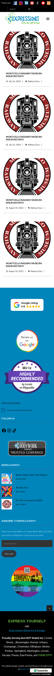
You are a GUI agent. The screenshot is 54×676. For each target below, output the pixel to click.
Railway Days (34, 81)
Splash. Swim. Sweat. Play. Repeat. (32, 475)
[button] (27, 305)
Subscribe (9, 553)
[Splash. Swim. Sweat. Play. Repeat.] (7, 479)
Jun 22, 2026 (21, 479)
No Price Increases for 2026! (29, 500)
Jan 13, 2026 (21, 504)
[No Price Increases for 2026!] (7, 504)
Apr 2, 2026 (20, 491)
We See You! (22, 487)
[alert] (27, 410)
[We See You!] (7, 491)
